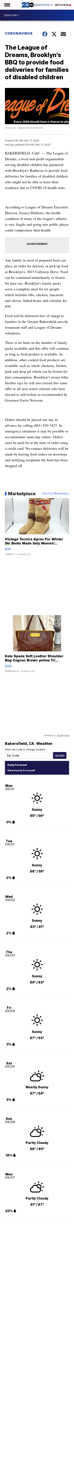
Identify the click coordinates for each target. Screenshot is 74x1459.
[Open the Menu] (7, 5)
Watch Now (62, 5)
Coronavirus (19, 33)
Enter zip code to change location (25, 749)
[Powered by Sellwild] (63, 735)
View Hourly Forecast (20, 770)
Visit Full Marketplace (55, 493)
